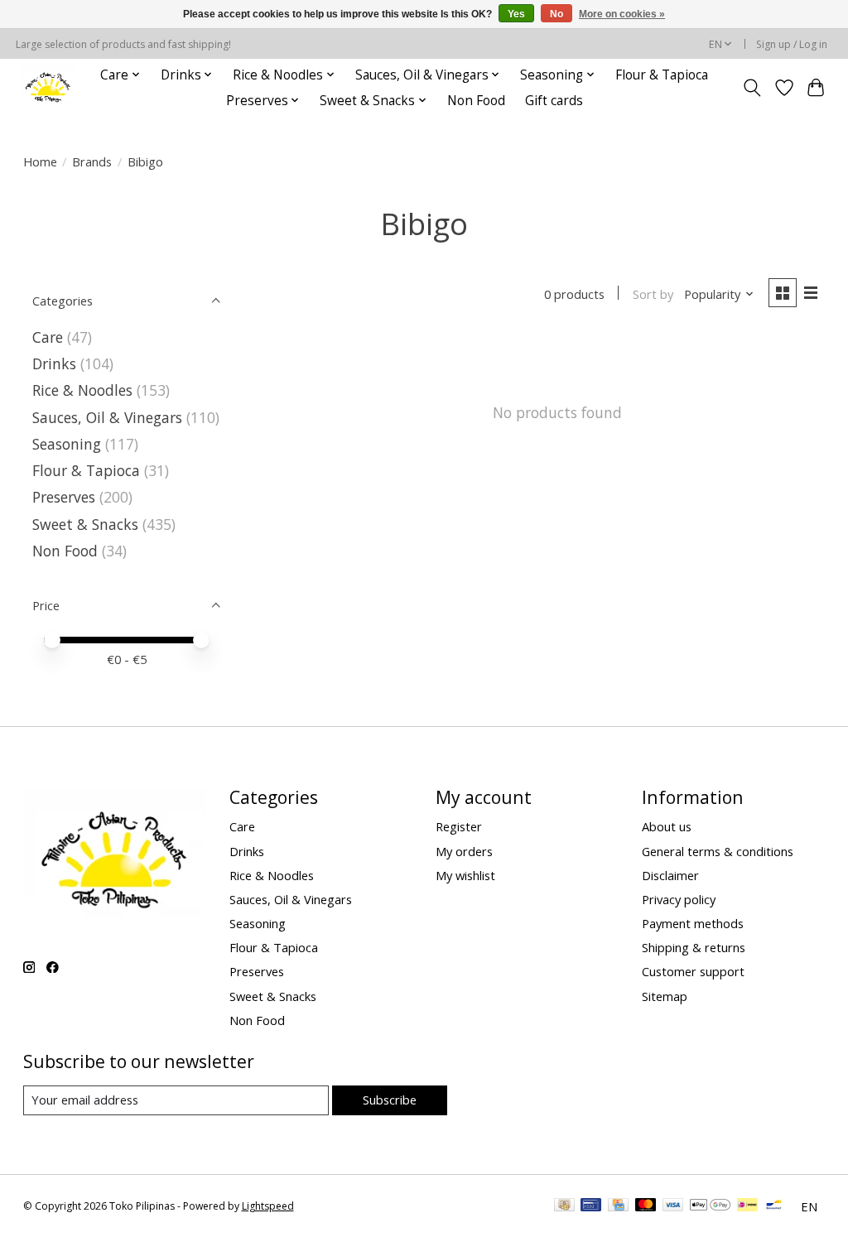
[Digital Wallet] (710, 1206)
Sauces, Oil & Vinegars (107, 417)
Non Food (476, 100)
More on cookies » (622, 14)
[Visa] (673, 1206)
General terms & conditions (717, 851)
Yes (516, 14)
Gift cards (554, 100)
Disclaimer (670, 875)
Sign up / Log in (791, 44)
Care (47, 337)
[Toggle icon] (752, 88)
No (556, 14)
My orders (464, 851)
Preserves (63, 497)
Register (459, 826)
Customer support (693, 971)
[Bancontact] (774, 1206)
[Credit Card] (618, 1206)
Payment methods (693, 923)
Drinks (54, 363)
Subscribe (390, 1099)
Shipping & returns (693, 947)
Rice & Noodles (82, 390)
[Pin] (591, 1206)
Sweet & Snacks (85, 524)
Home (40, 161)
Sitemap (664, 996)
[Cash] (564, 1206)
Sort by (653, 294)
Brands (92, 161)
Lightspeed (268, 1206)
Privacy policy (679, 899)
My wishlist (465, 875)
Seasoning (66, 444)
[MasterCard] (646, 1206)
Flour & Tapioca (661, 75)
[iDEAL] (747, 1206)
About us (666, 826)
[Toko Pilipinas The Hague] (48, 87)
